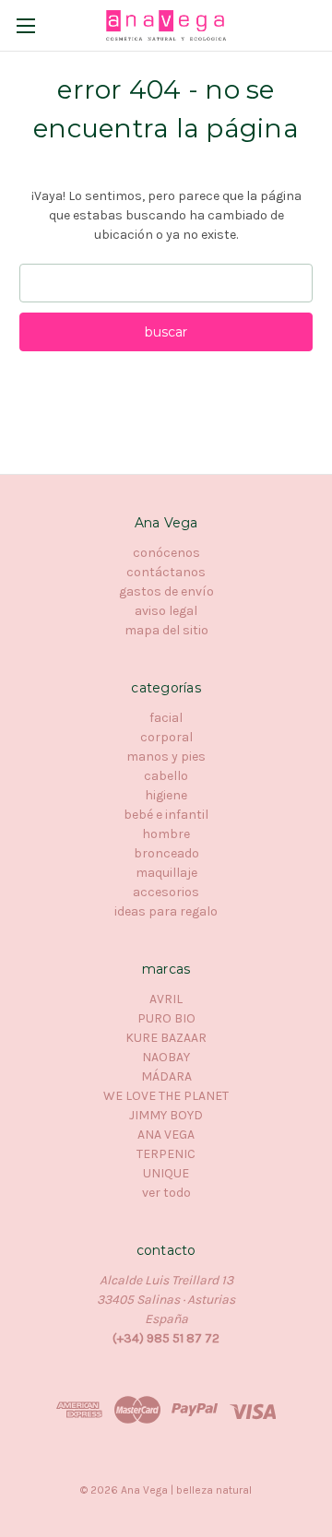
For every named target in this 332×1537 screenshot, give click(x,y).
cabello (166, 776)
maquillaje (166, 873)
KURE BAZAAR (166, 1038)
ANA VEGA (166, 1134)
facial (166, 718)
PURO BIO (166, 1018)
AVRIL (166, 999)
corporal (166, 737)
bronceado (166, 853)
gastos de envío (166, 591)
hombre (166, 834)
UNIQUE (166, 1173)
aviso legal (166, 611)
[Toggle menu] (25, 25)
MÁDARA (166, 1076)
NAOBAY (166, 1057)
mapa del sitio (166, 630)
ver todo (166, 1192)
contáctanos (166, 572)
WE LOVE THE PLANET (166, 1096)
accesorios (166, 892)
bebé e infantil (166, 814)
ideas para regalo (166, 911)
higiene (166, 795)
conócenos (166, 553)
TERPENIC (166, 1154)
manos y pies (166, 756)
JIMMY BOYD (166, 1115)
